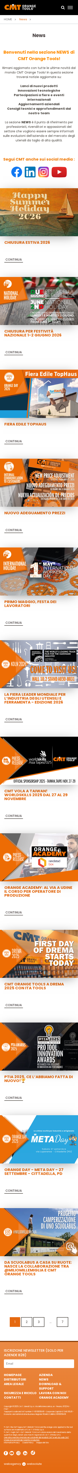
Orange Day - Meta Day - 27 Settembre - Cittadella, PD (33, 1171)
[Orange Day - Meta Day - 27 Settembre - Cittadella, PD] (39, 1139)
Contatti (12, 1397)
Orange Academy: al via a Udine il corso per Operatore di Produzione (38, 891)
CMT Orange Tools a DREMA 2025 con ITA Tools (34, 986)
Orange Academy (54, 1397)
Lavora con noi (52, 1393)
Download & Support (50, 1386)
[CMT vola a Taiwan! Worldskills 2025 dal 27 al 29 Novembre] (39, 760)
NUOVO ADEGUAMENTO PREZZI (34, 513)
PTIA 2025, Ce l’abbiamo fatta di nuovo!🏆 (38, 1078)
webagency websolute (23, 1464)
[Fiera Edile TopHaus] (39, 393)
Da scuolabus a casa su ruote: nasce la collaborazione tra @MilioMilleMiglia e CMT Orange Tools (38, 1268)
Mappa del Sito (42, 1443)
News (43, 1379)
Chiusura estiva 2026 (27, 242)
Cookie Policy (28, 1443)
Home (8, 19)
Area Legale (14, 1384)
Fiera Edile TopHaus (25, 424)
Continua (13, 259)
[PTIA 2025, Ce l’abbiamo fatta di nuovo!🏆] (39, 1046)
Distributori (15, 1379)
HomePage (13, 1375)
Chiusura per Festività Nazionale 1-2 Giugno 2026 (33, 333)
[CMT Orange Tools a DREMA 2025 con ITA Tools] (39, 954)
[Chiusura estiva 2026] (39, 212)
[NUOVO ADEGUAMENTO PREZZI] (39, 482)
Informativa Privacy (12, 1443)
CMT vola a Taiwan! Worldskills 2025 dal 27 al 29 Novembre (36, 794)
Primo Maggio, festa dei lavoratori (30, 603)
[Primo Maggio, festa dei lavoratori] (39, 571)
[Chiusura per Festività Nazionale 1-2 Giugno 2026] (39, 301)
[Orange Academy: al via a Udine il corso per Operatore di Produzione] (39, 857)
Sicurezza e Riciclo (20, 1393)
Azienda (46, 1375)
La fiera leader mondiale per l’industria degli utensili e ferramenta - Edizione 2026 (35, 698)
